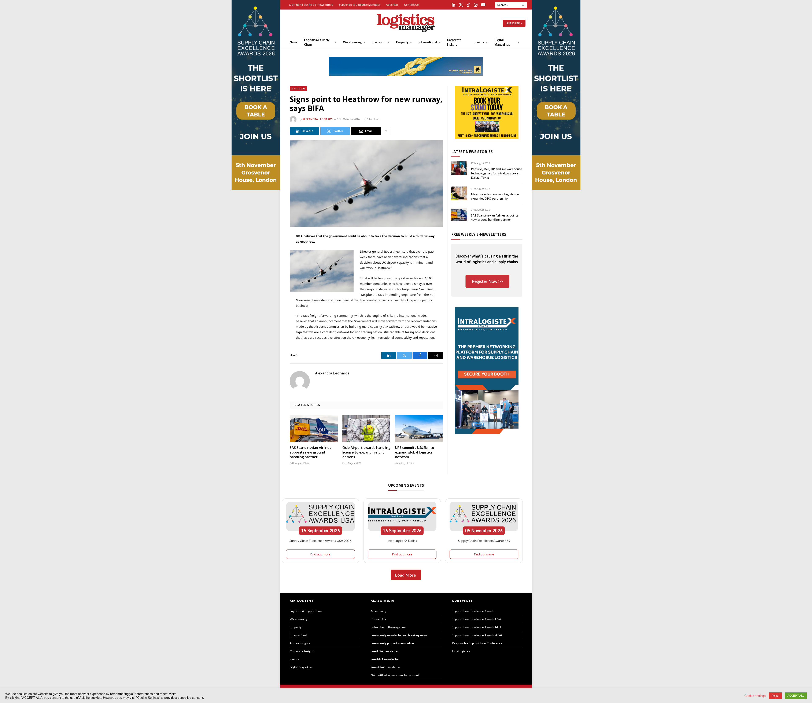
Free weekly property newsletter (392, 643)
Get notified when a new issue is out (395, 675)
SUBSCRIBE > (514, 23)
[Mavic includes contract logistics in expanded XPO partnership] (459, 193)
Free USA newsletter (385, 651)
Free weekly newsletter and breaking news (399, 635)
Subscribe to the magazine (388, 627)
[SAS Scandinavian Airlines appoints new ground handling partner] (314, 428)
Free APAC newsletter (386, 667)
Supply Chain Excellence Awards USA (476, 619)
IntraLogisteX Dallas (402, 541)
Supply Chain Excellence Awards (473, 611)
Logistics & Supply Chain (316, 42)
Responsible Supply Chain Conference (477, 643)
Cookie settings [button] (755, 696)
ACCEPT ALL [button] (795, 695)
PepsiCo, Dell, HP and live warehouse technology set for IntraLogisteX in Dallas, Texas (496, 173)
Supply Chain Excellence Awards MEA (477, 627)
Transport (379, 42)
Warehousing (352, 42)
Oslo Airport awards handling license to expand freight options (366, 452)
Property (402, 42)
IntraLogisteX (461, 651)
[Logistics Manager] (406, 23)
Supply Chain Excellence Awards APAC (477, 635)
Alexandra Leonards (317, 119)
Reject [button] (775, 695)
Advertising (378, 611)
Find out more (320, 554)
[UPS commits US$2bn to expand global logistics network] (419, 428)
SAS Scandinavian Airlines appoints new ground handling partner (310, 452)
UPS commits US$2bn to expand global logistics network (414, 452)
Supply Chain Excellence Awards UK (484, 541)
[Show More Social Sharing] (386, 131)
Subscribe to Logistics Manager (359, 4)
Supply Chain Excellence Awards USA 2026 (320, 541)
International (428, 42)
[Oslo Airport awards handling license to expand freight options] (366, 428)
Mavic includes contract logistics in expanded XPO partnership (495, 196)
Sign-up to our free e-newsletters (311, 4)
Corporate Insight (454, 42)
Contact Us (411, 4)
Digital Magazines (502, 42)
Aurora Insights (300, 643)
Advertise (392, 4)
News (293, 42)
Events (479, 42)
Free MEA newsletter (385, 659)
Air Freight (298, 88)
